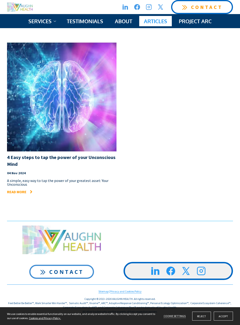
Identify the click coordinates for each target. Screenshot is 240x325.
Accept (223, 316)
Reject (201, 316)
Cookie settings (175, 316)
